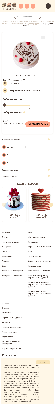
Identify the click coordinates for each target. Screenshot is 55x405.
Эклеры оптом (34, 256)
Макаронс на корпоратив (39, 271)
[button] (4, 205)
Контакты (6, 313)
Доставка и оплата (36, 237)
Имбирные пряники (10, 242)
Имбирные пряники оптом (39, 261)
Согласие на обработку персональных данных (38, 276)
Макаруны (6, 247)
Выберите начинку (12, 112)
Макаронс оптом (9, 332)
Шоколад (6, 251)
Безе (4, 266)
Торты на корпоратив (11, 348)
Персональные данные (12, 318)
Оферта (5, 308)
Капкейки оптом (35, 266)
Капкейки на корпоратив (12, 271)
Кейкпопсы (7, 256)
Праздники (33, 242)
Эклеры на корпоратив (12, 275)
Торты (5, 237)
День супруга (33, 23)
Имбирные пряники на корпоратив (11, 343)
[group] (14, 204)
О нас (30, 232)
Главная (6, 21)
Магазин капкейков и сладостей (27, 21)
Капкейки (6, 232)
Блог (30, 251)
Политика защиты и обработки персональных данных (39, 293)
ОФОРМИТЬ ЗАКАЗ (38, 124)
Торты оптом (8, 337)
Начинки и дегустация (11, 327)
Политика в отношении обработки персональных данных (39, 284)
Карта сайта (7, 322)
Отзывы (5, 303)
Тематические (17, 23)
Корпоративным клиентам (40, 247)
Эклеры (5, 261)
